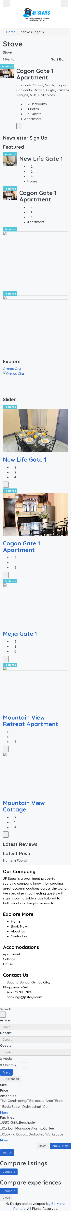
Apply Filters (60, 1146)
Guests (5, 1045)
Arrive (5, 1020)
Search (7, 1152)
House (8, 964)
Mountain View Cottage (24, 806)
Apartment (11, 954)
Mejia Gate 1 (20, 633)
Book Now (19, 926)
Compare (9, 1171)
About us (18, 931)
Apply (6, 1072)
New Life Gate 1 (41, 158)
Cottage (9, 959)
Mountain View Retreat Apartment (30, 721)
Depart (6, 1033)
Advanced (12, 1079)
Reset (42, 1146)
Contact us (19, 936)
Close (6, 1197)
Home (16, 921)
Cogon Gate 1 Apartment (34, 74)
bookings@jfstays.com (24, 997)
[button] (6, 1112)
